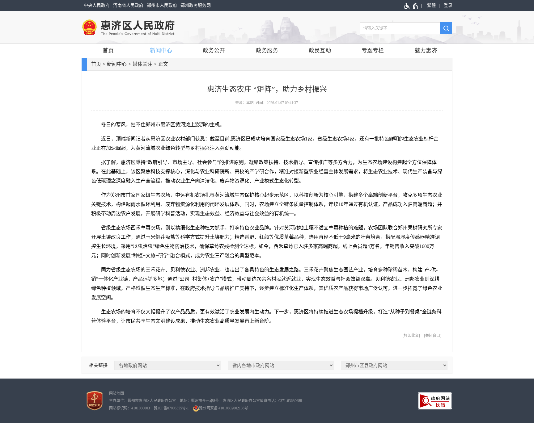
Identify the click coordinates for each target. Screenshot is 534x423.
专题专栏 (373, 51)
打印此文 (411, 335)
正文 (163, 64)
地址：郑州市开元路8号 (199, 401)
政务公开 (214, 51)
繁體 (431, 5)
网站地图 (116, 393)
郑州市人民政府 (162, 5)
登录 (448, 5)
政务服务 (267, 51)
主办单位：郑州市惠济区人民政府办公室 (142, 401)
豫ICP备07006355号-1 (171, 408)
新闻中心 (161, 51)
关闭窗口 (432, 335)
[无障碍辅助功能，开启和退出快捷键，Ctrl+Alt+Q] (411, 6)
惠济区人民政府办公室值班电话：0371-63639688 (262, 401)
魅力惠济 (426, 51)
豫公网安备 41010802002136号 (223, 408)
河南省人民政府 (128, 5)
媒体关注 (142, 64)
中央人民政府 (97, 5)
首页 (108, 51)
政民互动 (320, 51)
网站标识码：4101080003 (129, 408)
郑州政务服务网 (195, 5)
